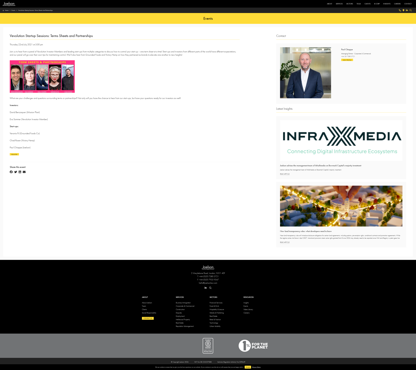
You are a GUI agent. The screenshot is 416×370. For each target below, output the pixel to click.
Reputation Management (185, 326)
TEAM (359, 4)
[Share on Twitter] (15, 172)
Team (144, 306)
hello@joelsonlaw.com (208, 282)
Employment (180, 316)
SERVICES (339, 4)
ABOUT (329, 4)
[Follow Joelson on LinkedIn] (407, 10)
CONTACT (408, 4)
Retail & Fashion (215, 319)
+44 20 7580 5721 (348, 56)
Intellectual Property (183, 319)
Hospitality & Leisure (217, 309)
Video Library (248, 309)
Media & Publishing (217, 312)
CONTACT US (148, 318)
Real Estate (180, 323)
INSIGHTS (386, 4)
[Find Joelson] (403, 10)
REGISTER (14, 154)
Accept (248, 367)
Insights (246, 302)
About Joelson (147, 302)
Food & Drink (214, 306)
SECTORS (349, 4)
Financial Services (216, 302)
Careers (246, 312)
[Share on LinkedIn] (20, 172)
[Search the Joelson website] (411, 10)
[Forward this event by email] (24, 172)
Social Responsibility (149, 312)
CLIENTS (367, 4)
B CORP (377, 4)
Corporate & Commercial (185, 306)
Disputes (179, 312)
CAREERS (397, 4)
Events (246, 306)
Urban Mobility (215, 326)
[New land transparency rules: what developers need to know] (341, 207)
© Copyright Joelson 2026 (179, 362)
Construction (180, 309)
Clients (144, 309)
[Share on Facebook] (11, 172)
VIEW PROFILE (347, 60)
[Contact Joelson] (400, 10)
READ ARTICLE (284, 174)
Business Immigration (183, 302)
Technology (214, 323)
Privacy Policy (256, 367)
